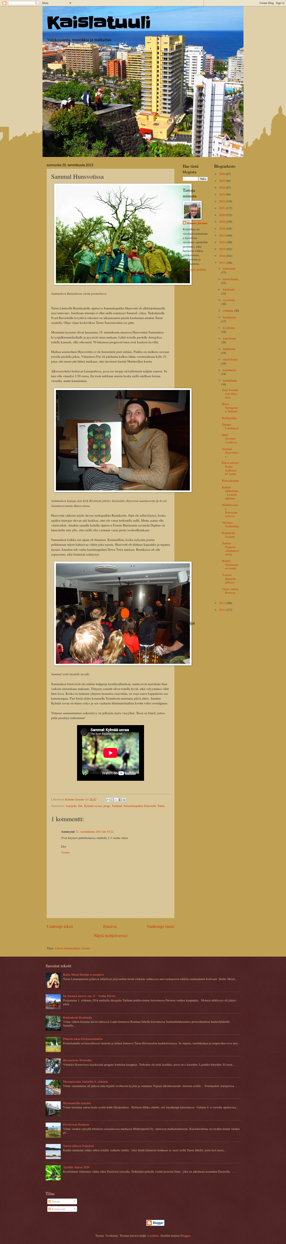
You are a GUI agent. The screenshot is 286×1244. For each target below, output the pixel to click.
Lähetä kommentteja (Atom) (72, 948)
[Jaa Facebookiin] (120, 800)
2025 (222, 181)
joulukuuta (229, 268)
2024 (222, 187)
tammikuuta (230, 380)
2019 (222, 221)
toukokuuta (229, 338)
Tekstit (55, 1201)
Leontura (153, 1235)
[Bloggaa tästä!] (112, 800)
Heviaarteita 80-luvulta (77, 1060)
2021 (222, 208)
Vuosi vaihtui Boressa (230, 591)
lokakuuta (229, 289)
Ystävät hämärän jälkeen (229, 578)
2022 (222, 201)
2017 (222, 235)
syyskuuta (229, 300)
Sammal (117, 806)
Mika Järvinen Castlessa (229, 438)
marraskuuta (230, 279)
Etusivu (109, 926)
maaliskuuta (230, 359)
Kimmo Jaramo (197, 223)
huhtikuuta (229, 349)
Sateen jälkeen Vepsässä (78, 1146)
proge (106, 806)
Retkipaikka (229, 418)
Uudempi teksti (60, 926)
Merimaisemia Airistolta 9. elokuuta (85, 1081)
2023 (222, 194)
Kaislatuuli (99, 22)
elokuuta (228, 310)
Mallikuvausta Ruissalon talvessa (230, 510)
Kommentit (58, 1209)
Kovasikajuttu (230, 480)
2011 (222, 609)
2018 (222, 228)
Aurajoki (71, 806)
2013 (222, 262)
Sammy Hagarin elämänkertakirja (230, 548)
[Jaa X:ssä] (116, 800)
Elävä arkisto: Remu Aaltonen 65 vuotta (230, 468)
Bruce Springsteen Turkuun (230, 407)
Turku (161, 806)
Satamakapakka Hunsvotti (140, 806)
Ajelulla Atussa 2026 (76, 1167)
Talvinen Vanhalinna (230, 524)
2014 (222, 255)
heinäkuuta (229, 317)
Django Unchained (230, 426)
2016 (222, 242)
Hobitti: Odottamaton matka (230, 564)
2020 (222, 215)
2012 (222, 603)
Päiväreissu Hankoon (76, 1124)
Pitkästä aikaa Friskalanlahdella (83, 1039)
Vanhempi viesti (160, 926)
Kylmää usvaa (93, 806)
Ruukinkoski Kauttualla (77, 1017)
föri (80, 806)
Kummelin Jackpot (228, 535)
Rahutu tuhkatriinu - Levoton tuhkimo (230, 492)
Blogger (185, 1235)
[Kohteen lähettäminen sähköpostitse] (108, 800)
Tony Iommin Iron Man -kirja (230, 393)
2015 (222, 249)
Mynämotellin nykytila (77, 1103)
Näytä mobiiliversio (111, 935)
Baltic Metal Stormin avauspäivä (83, 974)
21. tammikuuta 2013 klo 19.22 (95, 831)
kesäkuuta (229, 327)
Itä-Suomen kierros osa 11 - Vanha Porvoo (89, 996)
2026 (222, 174)
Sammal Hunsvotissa (230, 452)
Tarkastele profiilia (194, 269)
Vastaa (65, 852)
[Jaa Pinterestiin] (124, 800)
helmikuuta (229, 370)
